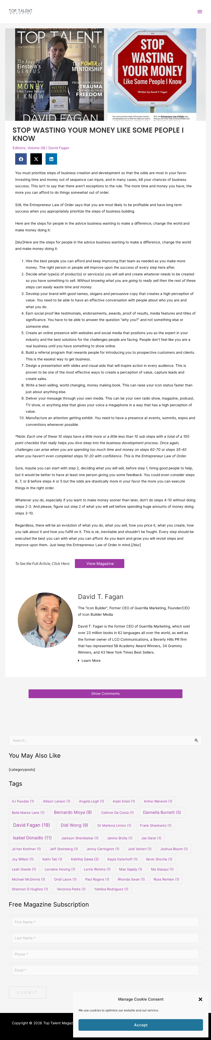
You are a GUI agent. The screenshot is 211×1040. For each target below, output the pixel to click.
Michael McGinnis (28, 879)
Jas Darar (151, 838)
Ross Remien (166, 879)
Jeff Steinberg (64, 849)
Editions (19, 148)
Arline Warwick (158, 801)
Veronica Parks (71, 889)
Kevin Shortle (159, 859)
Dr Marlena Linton (114, 825)
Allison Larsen (57, 801)
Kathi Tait (52, 859)
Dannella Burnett (162, 812)
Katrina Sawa (85, 859)
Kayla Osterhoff (123, 859)
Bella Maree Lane (28, 812)
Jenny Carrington (102, 849)
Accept (141, 1024)
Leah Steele (24, 869)
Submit (27, 992)
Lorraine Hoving (60, 869)
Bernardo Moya (73, 812)
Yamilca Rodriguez (111, 889)
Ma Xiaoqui (162, 869)
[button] (200, 999)
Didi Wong (74, 825)
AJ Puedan (23, 801)
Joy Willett (23, 859)
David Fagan (58, 148)
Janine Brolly (120, 838)
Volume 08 (36, 148)
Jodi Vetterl (140, 849)
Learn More (91, 660)
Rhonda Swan (131, 879)
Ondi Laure (65, 879)
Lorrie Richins (97, 869)
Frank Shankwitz (156, 825)
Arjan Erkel (124, 801)
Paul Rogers (97, 879)
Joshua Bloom (174, 849)
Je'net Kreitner (26, 849)
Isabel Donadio (32, 837)
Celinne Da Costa (117, 812)
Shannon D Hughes (30, 889)
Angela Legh (91, 801)
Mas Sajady (130, 869)
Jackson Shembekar (80, 838)
